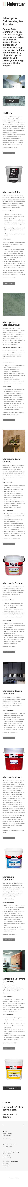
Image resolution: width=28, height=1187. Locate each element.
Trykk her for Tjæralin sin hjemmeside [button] (11, 1088)
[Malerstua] (13, 4)
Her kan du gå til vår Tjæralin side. (13, 1108)
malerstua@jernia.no (10, 1144)
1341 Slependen (7, 1135)
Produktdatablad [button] (9, 153)
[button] (24, 4)
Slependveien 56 (7, 1133)
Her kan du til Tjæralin (10, 1115)
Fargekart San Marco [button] (12, 101)
